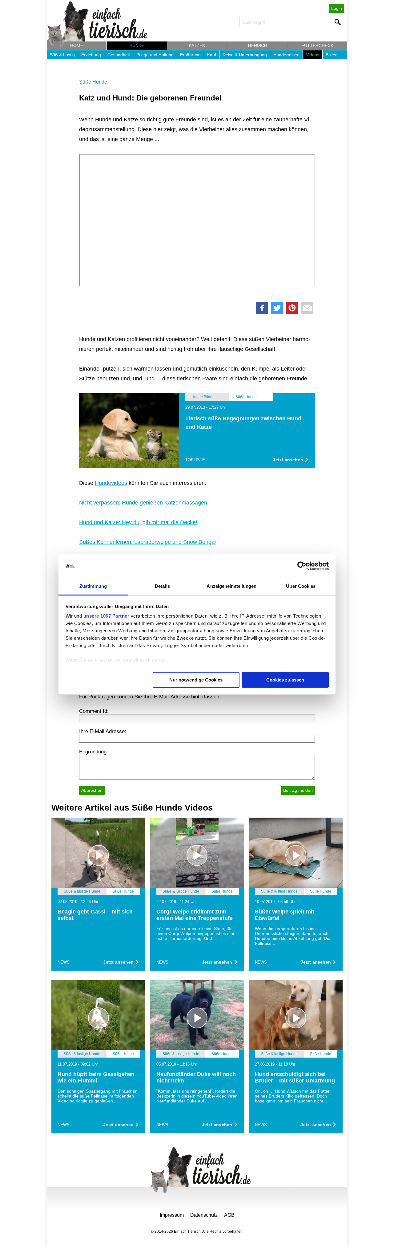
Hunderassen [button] (286, 54)
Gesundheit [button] (118, 54)
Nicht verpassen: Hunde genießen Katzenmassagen (143, 503)
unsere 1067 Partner (106, 616)
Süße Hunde (93, 81)
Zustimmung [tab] (93, 586)
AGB (229, 1215)
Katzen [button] (197, 45)
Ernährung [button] (190, 54)
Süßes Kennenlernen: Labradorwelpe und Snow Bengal (147, 542)
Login (336, 8)
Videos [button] (312, 54)
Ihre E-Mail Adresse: (102, 731)
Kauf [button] (211, 54)
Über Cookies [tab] (301, 586)
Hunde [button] (136, 45)
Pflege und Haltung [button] (155, 54)
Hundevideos (111, 483)
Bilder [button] (331, 54)
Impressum (172, 1215)
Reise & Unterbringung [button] (245, 54)
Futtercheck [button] (317, 45)
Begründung (93, 752)
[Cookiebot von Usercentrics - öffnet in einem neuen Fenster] (302, 566)
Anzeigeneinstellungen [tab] (231, 586)
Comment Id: (94, 711)
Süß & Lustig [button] (62, 54)
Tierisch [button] (257, 45)
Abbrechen (92, 790)
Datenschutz (204, 1215)
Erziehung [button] (91, 54)
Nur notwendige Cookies (196, 679)
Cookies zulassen (285, 679)
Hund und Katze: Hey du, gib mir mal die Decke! (138, 522)
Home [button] (76, 45)
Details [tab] (162, 586)
